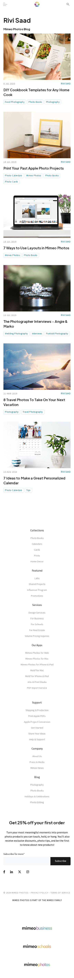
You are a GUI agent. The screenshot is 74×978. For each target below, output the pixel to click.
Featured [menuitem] (37, 570)
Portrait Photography (57, 333)
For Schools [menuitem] (37, 624)
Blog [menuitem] (37, 777)
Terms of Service (60, 892)
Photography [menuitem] (37, 784)
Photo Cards (11, 181)
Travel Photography (33, 411)
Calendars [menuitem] (37, 543)
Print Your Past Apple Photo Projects (33, 168)
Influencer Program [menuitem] (37, 589)
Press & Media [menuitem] (37, 762)
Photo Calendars (13, 175)
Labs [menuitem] (37, 578)
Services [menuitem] (37, 605)
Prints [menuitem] (37, 555)
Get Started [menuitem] (37, 727)
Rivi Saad (66, 83)
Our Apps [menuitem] (37, 645)
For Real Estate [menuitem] (37, 630)
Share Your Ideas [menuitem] (37, 733)
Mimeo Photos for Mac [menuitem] (37, 658)
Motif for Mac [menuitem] (37, 670)
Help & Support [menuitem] (37, 739)
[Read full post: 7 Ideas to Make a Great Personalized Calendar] (37, 445)
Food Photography (14, 101)
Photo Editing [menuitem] (37, 802)
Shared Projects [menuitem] (37, 584)
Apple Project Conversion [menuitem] (37, 721)
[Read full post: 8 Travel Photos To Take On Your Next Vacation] (37, 366)
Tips (28, 490)
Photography (53, 101)
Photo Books (35, 101)
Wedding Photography (16, 333)
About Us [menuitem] (37, 756)
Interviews (37, 333)
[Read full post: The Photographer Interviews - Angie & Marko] (37, 288)
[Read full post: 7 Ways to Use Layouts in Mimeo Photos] (37, 215)
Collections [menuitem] (37, 530)
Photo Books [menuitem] (37, 538)
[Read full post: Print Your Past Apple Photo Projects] (37, 135)
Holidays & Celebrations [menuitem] (37, 796)
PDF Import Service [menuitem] (37, 687)
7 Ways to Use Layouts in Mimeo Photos (36, 248)
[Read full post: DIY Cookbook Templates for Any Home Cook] (37, 56)
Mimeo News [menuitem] (37, 767)
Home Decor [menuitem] (37, 561)
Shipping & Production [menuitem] (37, 710)
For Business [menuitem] (37, 618)
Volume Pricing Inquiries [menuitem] (37, 636)
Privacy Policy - (40, 892)
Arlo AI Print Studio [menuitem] (37, 682)
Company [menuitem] (37, 748)
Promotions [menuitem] (37, 595)
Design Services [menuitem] (37, 612)
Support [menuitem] (37, 702)
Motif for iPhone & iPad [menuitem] (37, 676)
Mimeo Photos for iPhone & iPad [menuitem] (37, 664)
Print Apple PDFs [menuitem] (37, 716)
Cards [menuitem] (37, 549)
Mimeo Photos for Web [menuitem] (37, 652)
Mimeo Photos (33, 175)
